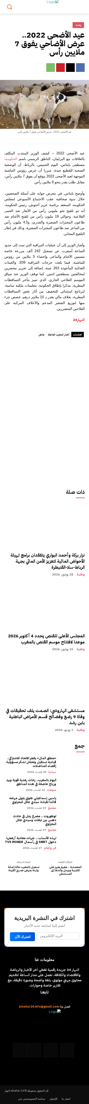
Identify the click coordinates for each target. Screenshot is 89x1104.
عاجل (41, 335)
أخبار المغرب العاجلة (58, 335)
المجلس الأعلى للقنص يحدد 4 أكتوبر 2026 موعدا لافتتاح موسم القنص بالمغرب (46, 639)
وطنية (81, 574)
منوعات (51, 790)
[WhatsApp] (50, 67)
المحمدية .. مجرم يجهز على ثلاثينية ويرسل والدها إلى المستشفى (65, 870)
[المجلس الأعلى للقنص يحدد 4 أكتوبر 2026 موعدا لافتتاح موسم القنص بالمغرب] (44, 623)
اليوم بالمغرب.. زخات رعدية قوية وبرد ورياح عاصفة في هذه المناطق (31, 782)
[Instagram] (50, 1050)
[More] (40, 67)
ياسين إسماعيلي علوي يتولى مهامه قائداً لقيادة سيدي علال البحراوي (32, 800)
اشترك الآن (22, 937)
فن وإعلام (50, 848)
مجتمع (52, 808)
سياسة (52, 772)
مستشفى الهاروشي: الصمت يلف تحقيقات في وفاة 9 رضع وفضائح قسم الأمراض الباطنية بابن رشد (45, 716)
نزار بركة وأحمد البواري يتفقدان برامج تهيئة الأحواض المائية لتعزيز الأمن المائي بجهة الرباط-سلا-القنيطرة (47, 561)
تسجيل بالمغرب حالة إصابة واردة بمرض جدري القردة (23, 868)
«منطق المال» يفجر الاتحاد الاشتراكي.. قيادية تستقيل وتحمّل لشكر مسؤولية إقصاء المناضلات (31, 762)
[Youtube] (20, 1050)
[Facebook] (80, 67)
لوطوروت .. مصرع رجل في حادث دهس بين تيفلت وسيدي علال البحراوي (34, 820)
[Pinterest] (60, 67)
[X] (70, 67)
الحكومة (11, 159)
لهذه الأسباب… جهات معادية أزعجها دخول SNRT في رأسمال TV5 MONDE (30, 840)
